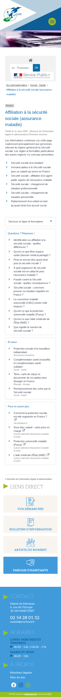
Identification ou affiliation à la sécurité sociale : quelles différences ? (29, 243)
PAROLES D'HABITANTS (30, 570)
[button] (52, 21)
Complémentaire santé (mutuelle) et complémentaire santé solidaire (32, 363)
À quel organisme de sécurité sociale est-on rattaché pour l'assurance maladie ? (30, 271)
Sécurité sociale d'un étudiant (27, 162)
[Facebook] (13, 685)
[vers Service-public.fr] (32, 76)
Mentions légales (21, 672)
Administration (30, 694)
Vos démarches (30, 509)
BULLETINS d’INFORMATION (30, 529)
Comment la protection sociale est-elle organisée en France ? (30, 415)
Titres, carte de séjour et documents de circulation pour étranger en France (30, 378)
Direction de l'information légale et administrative (29, 479)
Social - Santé (38, 85)
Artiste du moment (30, 550)
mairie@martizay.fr (22, 621)
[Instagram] (20, 685)
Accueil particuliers (17, 85)
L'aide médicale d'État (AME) (30, 455)
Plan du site (17, 677)
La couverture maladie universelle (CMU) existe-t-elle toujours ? (30, 303)
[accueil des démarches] (30, 60)
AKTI (49, 694)
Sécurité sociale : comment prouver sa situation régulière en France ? (31, 291)
